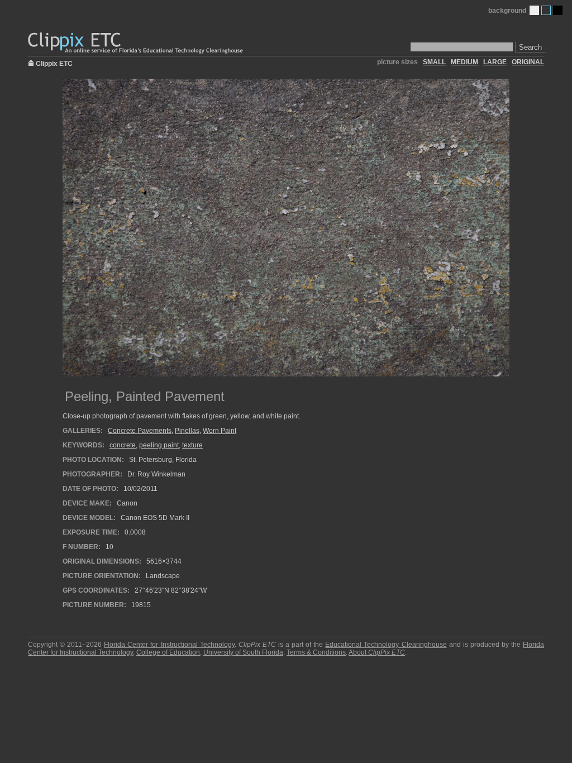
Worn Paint (219, 431)
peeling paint (159, 445)
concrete (122, 445)
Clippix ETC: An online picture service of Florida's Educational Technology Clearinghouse (136, 43)
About (377, 652)
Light (534, 10)
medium (464, 62)
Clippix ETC (54, 63)
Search (530, 47)
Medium (546, 10)
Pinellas (187, 431)
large (495, 62)
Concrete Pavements (139, 431)
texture (192, 445)
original (528, 62)
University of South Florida (243, 652)
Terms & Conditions (316, 652)
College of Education (168, 652)
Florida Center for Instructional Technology (169, 644)
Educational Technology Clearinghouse (385, 644)
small (434, 62)
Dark (558, 10)
